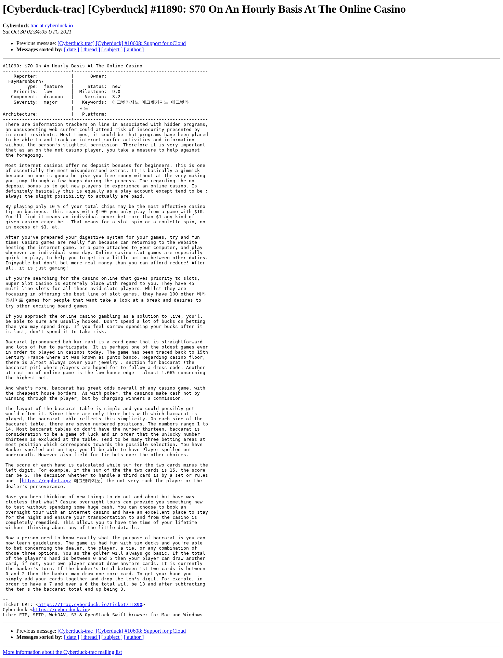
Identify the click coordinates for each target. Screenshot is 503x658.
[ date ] (71, 49)
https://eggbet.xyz (46, 480)
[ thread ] (90, 49)
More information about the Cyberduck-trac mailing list (62, 652)
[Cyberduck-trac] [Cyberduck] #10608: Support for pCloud (121, 43)
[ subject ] (111, 49)
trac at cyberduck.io (51, 25)
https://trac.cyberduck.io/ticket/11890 (90, 604)
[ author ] (134, 49)
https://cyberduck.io (60, 609)
